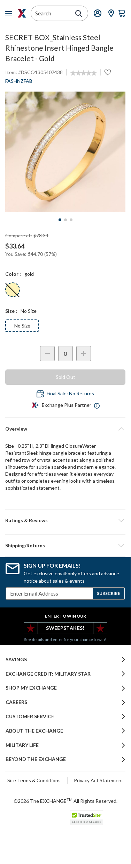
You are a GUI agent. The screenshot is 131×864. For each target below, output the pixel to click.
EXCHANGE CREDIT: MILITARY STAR (48, 674)
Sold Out (65, 377)
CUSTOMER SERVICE (30, 716)
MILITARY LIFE (22, 745)
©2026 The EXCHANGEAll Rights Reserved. (65, 801)
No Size (22, 326)
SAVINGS (16, 659)
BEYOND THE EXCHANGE (36, 759)
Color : (13, 274)
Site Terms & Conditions (34, 780)
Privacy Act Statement (98, 780)
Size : (11, 311)
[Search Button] (78, 13)
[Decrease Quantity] (47, 353)
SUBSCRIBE (108, 593)
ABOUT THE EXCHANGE (34, 731)
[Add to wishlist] (107, 72)
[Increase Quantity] (83, 353)
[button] (65, 520)
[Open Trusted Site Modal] (86, 818)
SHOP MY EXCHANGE (31, 688)
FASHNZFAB (18, 81)
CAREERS (16, 702)
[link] (83, 73)
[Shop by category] (10, 13)
